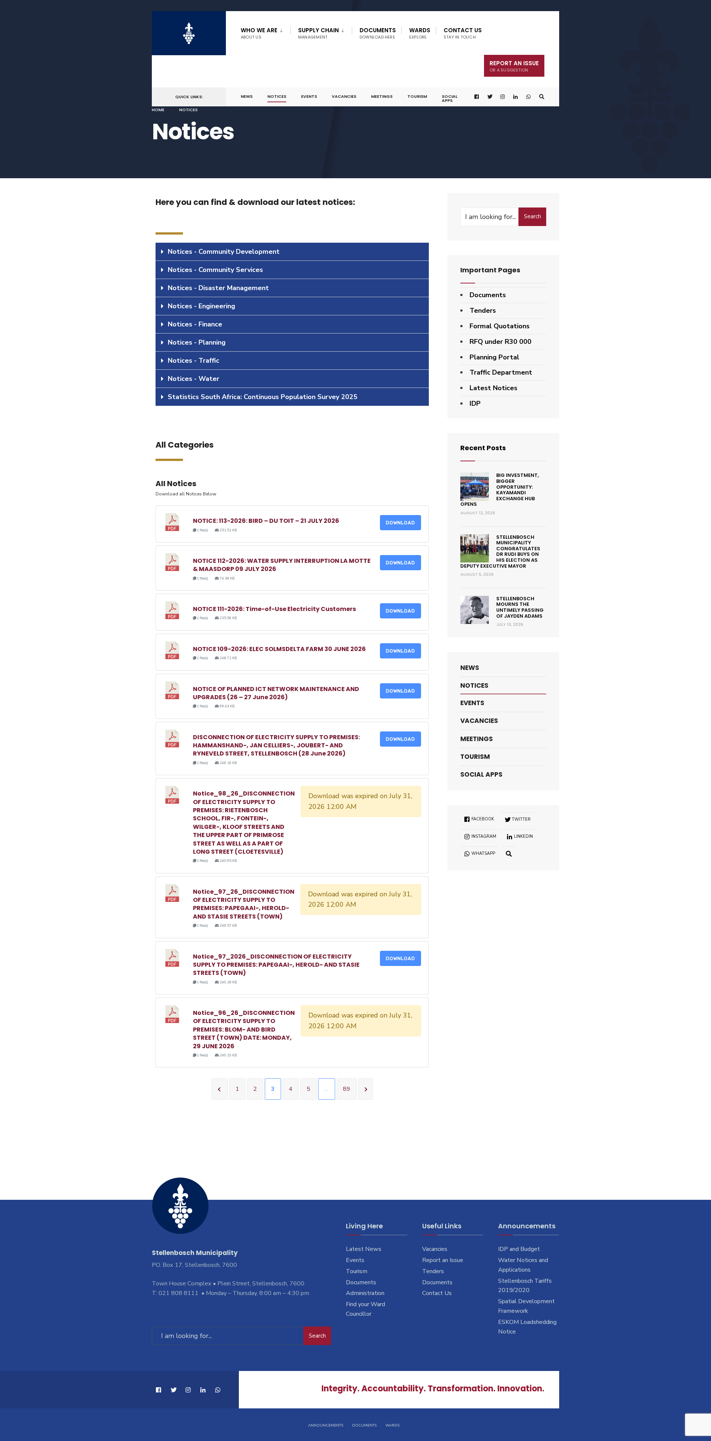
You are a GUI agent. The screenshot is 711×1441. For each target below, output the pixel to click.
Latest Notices (493, 388)
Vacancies (344, 96)
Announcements (325, 1425)
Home (158, 110)
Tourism (417, 96)
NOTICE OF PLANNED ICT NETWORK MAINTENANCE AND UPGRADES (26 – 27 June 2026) (276, 693)
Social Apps (449, 98)
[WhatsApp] (528, 96)
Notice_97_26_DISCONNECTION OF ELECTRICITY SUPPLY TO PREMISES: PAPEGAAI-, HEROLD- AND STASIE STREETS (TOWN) (243, 904)
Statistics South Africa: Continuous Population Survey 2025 (262, 396)
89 (346, 1089)
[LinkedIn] (516, 96)
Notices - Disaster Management (218, 287)
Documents (378, 33)
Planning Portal (494, 357)
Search (532, 216)
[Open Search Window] (541, 96)
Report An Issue (514, 66)
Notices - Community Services (215, 269)
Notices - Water (193, 378)
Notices (276, 96)
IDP (475, 403)
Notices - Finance (195, 324)
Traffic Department (501, 372)
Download (400, 522)
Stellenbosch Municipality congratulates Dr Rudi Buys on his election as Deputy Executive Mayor (500, 552)
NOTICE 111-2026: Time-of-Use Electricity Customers (274, 609)
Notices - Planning (197, 342)
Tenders (483, 310)
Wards (419, 33)
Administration (365, 1293)
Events (309, 96)
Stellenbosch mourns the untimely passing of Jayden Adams (520, 607)
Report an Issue (442, 1260)
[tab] (292, 252)
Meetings (382, 96)
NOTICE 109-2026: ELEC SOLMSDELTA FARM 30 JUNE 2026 (279, 649)
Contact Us (463, 33)
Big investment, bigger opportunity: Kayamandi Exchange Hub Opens (499, 490)
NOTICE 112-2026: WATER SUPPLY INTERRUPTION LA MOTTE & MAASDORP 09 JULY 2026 (282, 565)
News (247, 96)
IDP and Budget (519, 1249)
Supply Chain (318, 33)
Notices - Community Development (224, 251)
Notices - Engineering (201, 306)
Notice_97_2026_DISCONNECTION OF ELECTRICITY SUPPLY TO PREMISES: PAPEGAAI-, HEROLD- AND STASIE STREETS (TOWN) (276, 964)
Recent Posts (483, 447)
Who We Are (259, 33)
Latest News (363, 1249)
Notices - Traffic (193, 360)
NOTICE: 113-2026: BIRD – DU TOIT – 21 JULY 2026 (266, 521)
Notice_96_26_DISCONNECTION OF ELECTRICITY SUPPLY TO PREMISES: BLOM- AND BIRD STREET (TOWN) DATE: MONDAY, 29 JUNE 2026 (244, 1029)
